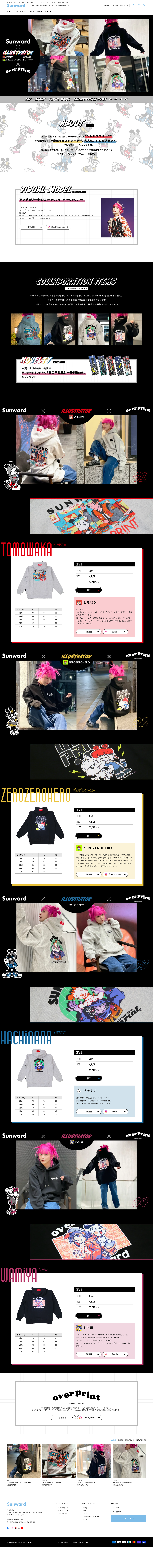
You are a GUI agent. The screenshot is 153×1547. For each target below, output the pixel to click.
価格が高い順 (141, 1440)
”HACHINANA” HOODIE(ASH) (122, 1482)
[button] (133, 5)
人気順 (113, 1440)
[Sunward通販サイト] (16, 5)
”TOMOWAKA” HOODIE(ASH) (51, 1482)
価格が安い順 (129, 1440)
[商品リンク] (24, 1465)
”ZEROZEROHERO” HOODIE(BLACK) (19, 1482)
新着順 (120, 1440)
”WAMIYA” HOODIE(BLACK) (86, 1482)
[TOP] (150, 1544)
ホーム (9, 11)
